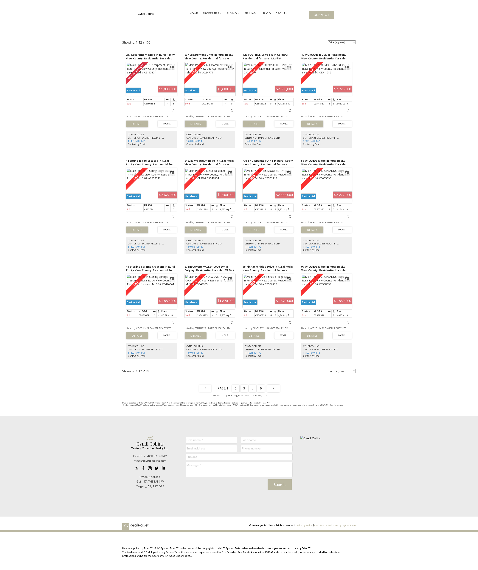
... (252, 388)
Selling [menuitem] (250, 13)
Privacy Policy (305, 525)
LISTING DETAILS (137, 124)
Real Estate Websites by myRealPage (335, 525)
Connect (321, 15)
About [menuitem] (280, 13)
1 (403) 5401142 (136, 141)
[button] (321, 15)
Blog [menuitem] (267, 13)
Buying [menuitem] (232, 13)
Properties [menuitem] (211, 13)
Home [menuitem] (194, 13)
